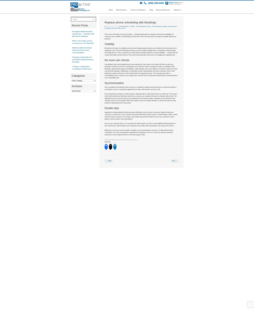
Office (133, 26)
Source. (136, 139)
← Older (109, 161)
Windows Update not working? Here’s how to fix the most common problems (82, 50)
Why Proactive (121, 10)
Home (111, 10)
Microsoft (114, 28)
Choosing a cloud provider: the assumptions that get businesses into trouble (82, 59)
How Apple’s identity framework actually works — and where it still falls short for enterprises (83, 34)
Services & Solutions (138, 10)
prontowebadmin (124, 26)
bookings (164, 26)
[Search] (93, 19)
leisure (175, 26)
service (123, 28)
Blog (151, 10)
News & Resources (163, 10)
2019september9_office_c (144, 26)
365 (153, 26)
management (108, 28)
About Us (177, 10)
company (170, 26)
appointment (158, 26)
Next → (174, 161)
